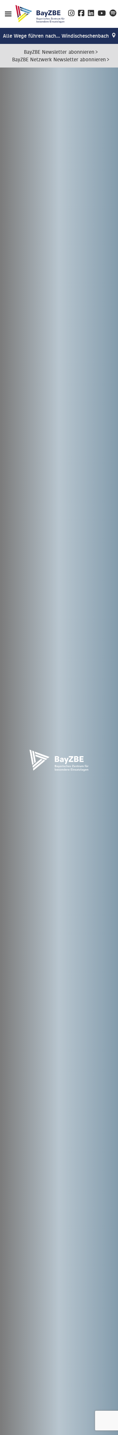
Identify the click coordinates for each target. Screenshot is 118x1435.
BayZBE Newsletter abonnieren (59, 52)
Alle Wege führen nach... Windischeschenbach (56, 36)
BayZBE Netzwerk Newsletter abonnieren (59, 59)
